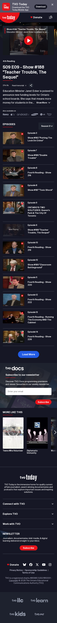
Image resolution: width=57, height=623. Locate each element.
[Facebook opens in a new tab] (31, 564)
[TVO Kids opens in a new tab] (18, 614)
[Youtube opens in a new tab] (43, 564)
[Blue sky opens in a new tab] (24, 564)
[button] (17, 85)
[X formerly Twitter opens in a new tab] (37, 564)
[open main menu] (50, 17)
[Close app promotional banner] (52, 4)
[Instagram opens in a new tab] (50, 564)
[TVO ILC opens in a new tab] (18, 600)
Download (41, 7)
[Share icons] (30, 85)
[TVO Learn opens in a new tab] (39, 600)
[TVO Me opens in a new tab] (39, 614)
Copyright (13, 580)
